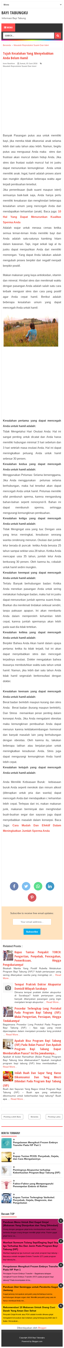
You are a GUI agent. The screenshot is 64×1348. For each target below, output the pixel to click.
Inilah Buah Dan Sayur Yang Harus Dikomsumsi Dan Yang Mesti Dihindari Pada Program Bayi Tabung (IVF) (32, 1079)
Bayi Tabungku (14, 12)
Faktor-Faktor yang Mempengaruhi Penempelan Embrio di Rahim (33, 1185)
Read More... (53, 1002)
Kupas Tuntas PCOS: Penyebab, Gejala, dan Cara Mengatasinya (36, 1157)
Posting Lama (54, 1117)
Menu (9, 27)
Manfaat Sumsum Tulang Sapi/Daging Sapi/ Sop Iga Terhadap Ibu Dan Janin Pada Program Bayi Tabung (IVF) (31, 1245)
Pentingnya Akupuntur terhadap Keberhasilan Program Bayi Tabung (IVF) (36, 1171)
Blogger (42, 1327)
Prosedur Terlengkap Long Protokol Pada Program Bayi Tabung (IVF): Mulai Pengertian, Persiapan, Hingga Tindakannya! (32, 1014)
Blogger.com (37, 1341)
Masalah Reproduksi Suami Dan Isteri (19, 66)
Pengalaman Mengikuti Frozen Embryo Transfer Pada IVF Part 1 (35, 1143)
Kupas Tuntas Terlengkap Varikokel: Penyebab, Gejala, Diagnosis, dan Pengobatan (34, 1200)
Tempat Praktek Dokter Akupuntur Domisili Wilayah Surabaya (38, 986)
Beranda (34, 1117)
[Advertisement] (32, 101)
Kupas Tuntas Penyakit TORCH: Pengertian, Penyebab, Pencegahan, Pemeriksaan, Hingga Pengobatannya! (32, 958)
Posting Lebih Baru (12, 1117)
